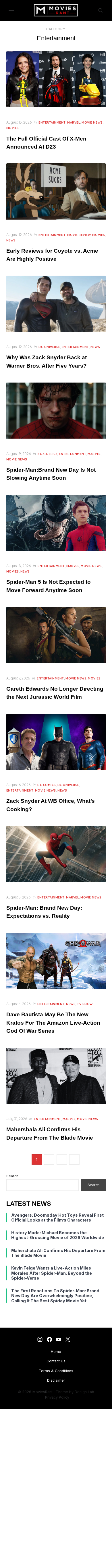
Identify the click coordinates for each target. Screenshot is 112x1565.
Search (12, 1176)
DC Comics (46, 785)
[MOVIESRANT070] (58, 1339)
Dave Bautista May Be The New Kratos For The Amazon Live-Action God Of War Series (53, 1022)
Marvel (73, 122)
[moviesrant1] (40, 1339)
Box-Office (47, 454)
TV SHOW (85, 1004)
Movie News (92, 122)
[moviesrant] (68, 1339)
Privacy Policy (57, 1397)
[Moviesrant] (49, 1339)
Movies (12, 128)
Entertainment (52, 122)
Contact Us (56, 1361)
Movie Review (79, 235)
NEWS (11, 240)
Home (56, 1351)
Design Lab (84, 1392)
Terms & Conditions (56, 1371)
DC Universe (49, 347)
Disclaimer (56, 1380)
